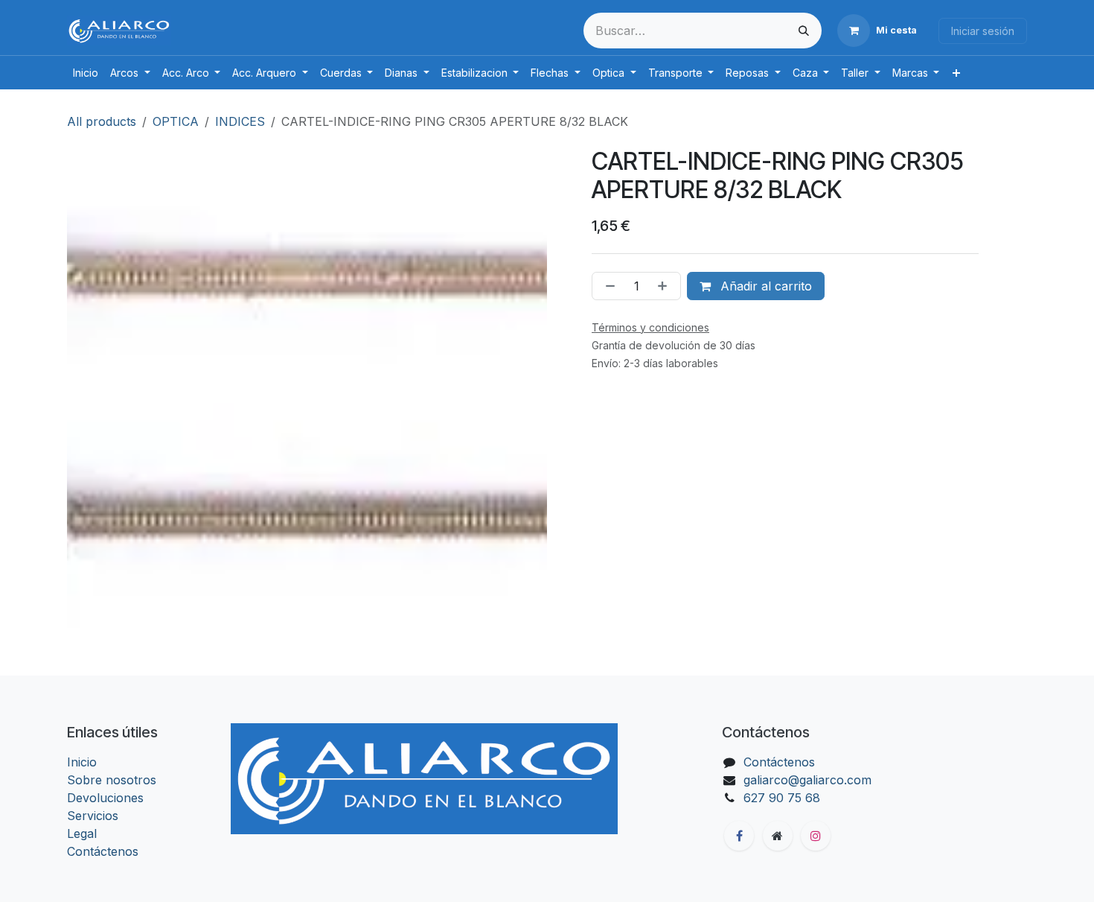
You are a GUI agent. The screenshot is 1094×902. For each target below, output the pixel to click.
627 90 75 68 (781, 797)
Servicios (92, 815)
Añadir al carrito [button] (764, 286)
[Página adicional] (778, 836)
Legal (82, 833)
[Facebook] (739, 836)
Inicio (82, 762)
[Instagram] (816, 836)
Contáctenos (102, 851)
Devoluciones (105, 797)
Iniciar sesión (982, 31)
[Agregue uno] (665, 286)
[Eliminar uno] (607, 286)
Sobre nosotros (111, 779)
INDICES (240, 121)
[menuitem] (85, 72)
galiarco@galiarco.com (807, 779)
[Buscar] (804, 30)
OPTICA (176, 121)
